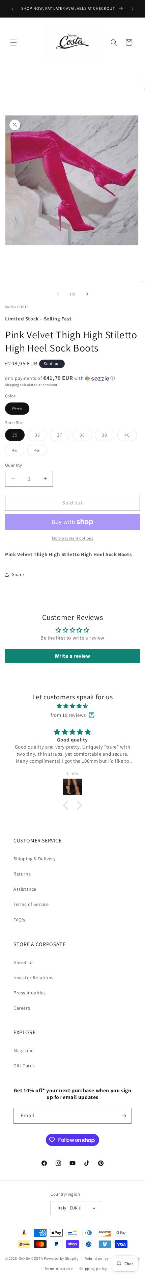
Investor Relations (33, 977)
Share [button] (18, 574)
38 (86, 436)
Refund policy (97, 1258)
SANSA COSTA (31, 1258)
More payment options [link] (72, 538)
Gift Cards (24, 1066)
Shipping (12, 385)
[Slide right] (87, 294)
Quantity (13, 465)
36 (41, 436)
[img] (72, 705)
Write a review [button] (72, 655)
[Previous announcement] (12, 8)
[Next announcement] (132, 8)
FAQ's (19, 920)
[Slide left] (57, 294)
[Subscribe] (123, 1116)
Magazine (23, 1050)
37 (63, 436)
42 (40, 451)
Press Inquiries (29, 993)
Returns (22, 874)
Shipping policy (93, 1268)
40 (130, 436)
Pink (20, 410)
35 (18, 436)
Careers (21, 1008)
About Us (23, 962)
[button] (13, 42)
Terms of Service (31, 904)
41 (18, 451)
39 (108, 436)
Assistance (24, 889)
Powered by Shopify (61, 1258)
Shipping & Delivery (34, 859)
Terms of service (59, 1268)
